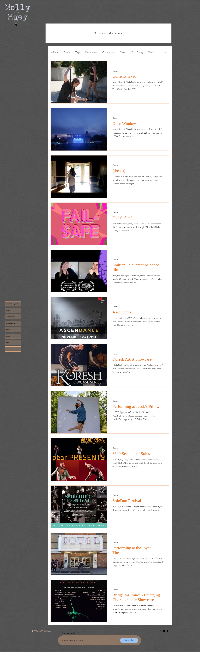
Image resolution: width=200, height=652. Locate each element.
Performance (90, 52)
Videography (10, 316)
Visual (8, 336)
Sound (8, 342)
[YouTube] (163, 631)
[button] (165, 52)
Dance (8, 310)
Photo (8, 329)
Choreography (108, 52)
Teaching (152, 52)
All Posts (54, 52)
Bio (7, 349)
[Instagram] (160, 631)
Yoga (77, 52)
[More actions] (163, 67)
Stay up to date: (69, 633)
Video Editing (10, 323)
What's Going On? (12, 304)
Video (122, 52)
